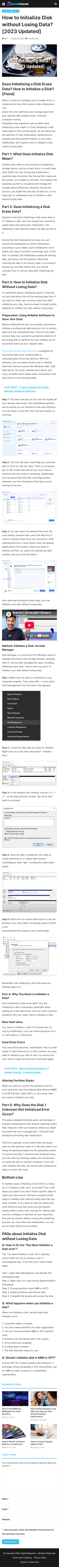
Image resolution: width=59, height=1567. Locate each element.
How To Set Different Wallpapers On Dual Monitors (11, 1411)
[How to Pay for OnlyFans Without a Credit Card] (15, 1431)
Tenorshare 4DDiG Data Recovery (19, 351)
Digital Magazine (28, 1553)
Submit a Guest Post (29, 1562)
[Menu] (3, 5)
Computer (6, 11)
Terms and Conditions (22, 1557)
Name (5, 1499)
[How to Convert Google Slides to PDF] (44, 1431)
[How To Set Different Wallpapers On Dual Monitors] (15, 1398)
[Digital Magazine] (18, 4)
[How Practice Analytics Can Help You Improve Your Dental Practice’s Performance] (44, 1398)
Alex (5, 38)
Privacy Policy (40, 1557)
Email (5, 1509)
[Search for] (55, 5)
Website (6, 1519)
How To (16, 11)
